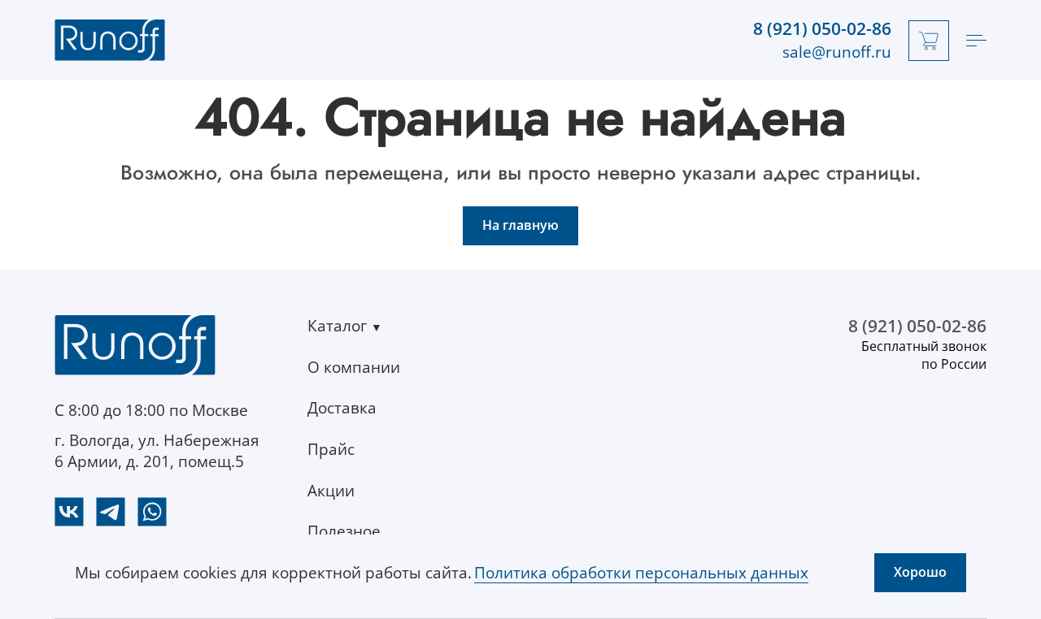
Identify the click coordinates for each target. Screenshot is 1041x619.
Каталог (337, 325)
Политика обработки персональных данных (641, 572)
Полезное (344, 531)
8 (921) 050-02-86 (822, 29)
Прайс (331, 449)
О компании (353, 367)
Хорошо (920, 572)
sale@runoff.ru (836, 52)
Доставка (342, 407)
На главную (520, 225)
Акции (331, 490)
